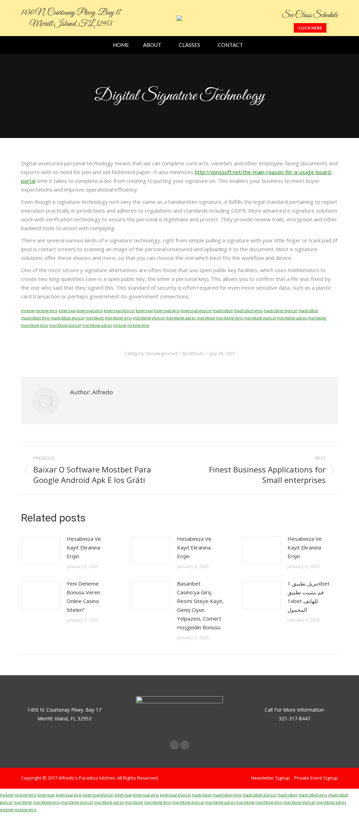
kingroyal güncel (119, 310)
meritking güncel (149, 317)
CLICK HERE (310, 27)
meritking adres (181, 317)
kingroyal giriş (90, 310)
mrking (27, 310)
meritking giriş (118, 317)
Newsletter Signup (270, 778)
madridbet (223, 310)
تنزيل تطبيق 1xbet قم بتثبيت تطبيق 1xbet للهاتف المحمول (308, 596)
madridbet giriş (248, 310)
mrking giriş (46, 310)
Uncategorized (161, 353)
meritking (95, 317)
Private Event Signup (316, 778)
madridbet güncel (280, 310)
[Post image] (40, 550)
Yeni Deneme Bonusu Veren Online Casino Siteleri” (83, 596)
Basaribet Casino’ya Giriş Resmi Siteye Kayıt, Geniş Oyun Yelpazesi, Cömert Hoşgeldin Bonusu (200, 605)
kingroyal (67, 310)
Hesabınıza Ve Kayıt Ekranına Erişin (84, 547)
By (193, 353)
